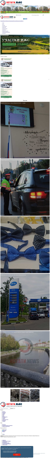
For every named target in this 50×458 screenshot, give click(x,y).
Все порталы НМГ (3, 438)
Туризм (3, 418)
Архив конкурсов (5, 419)
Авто (3, 415)
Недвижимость (4, 416)
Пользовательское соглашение (7, 425)
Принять (16, 454)
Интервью (4, 412)
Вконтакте (5, 429)
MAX (4, 431)
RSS (4, 434)
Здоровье (3, 417)
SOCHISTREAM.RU (5, 442)
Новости (3, 411)
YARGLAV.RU (4, 444)
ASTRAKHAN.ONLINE (6, 441)
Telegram (4, 430)
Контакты (4, 424)
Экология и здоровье (4, 28)
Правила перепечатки (6, 426)
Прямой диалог (4, 27)
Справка (3, 413)
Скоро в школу (4, 33)
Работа (3, 414)
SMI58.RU (4, 440)
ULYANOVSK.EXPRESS (6, 443)
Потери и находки (4, 26)
